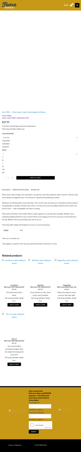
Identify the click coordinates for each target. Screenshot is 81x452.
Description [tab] (6, 190)
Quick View (14, 305)
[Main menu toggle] (77, 5)
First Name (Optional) (36, 412)
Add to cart (35, 178)
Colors (8, 133)
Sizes (4, 150)
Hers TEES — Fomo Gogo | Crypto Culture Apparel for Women (24, 112)
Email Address (34, 403)
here (22, 129)
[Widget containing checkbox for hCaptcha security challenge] (40, 425)
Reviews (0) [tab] (35, 190)
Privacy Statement (15, 445)
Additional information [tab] (20, 190)
